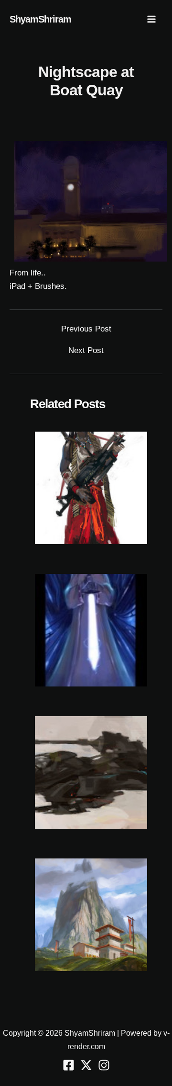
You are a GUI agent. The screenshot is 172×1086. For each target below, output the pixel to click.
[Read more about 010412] (91, 772)
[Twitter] (86, 1065)
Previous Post (86, 329)
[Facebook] (69, 1065)
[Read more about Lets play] (91, 629)
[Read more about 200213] (91, 914)
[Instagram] (104, 1065)
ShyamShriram (40, 19)
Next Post (86, 350)
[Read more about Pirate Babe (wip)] (91, 487)
